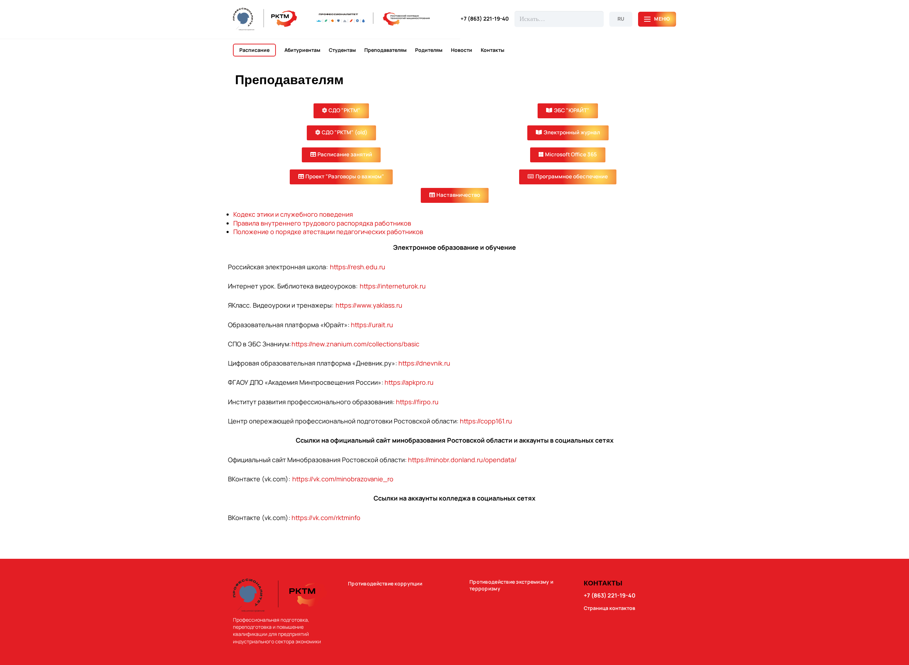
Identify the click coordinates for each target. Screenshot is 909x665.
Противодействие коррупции (385, 583)
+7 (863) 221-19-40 (485, 18)
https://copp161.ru (486, 421)
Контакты (492, 50)
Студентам (342, 50)
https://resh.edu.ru (357, 267)
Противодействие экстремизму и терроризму (511, 585)
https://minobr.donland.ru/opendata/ (462, 459)
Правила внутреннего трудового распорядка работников (322, 223)
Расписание (254, 50)
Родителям (428, 50)
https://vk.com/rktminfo (326, 517)
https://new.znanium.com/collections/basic (355, 344)
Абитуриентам (302, 50)
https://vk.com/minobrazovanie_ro (342, 479)
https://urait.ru (372, 324)
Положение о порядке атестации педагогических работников (328, 231)
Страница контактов (609, 608)
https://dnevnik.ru (424, 363)
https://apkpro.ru (409, 382)
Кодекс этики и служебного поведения (293, 214)
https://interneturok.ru (392, 286)
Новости (461, 50)
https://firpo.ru (417, 402)
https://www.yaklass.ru (369, 305)
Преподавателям (385, 50)
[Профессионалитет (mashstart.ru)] (373, 19)
